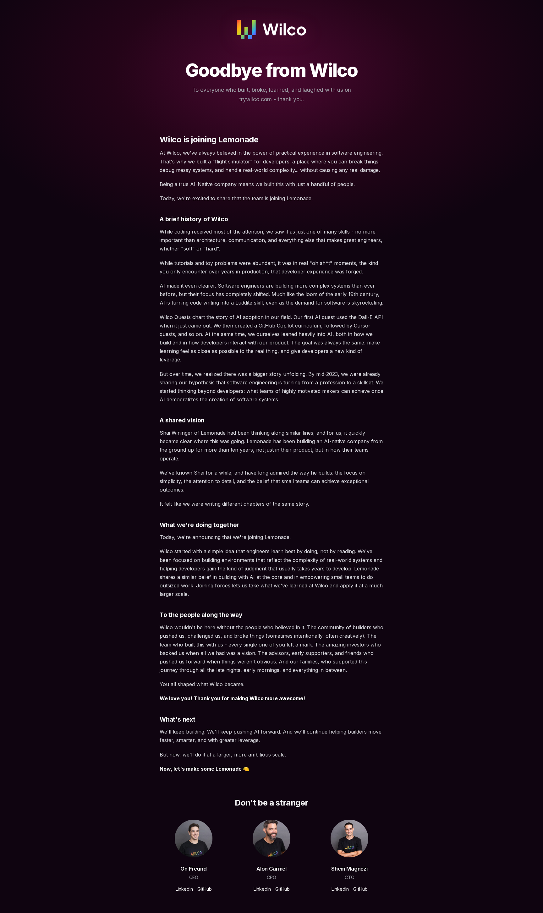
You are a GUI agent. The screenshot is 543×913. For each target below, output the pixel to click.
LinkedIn (184, 889)
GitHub (204, 889)
